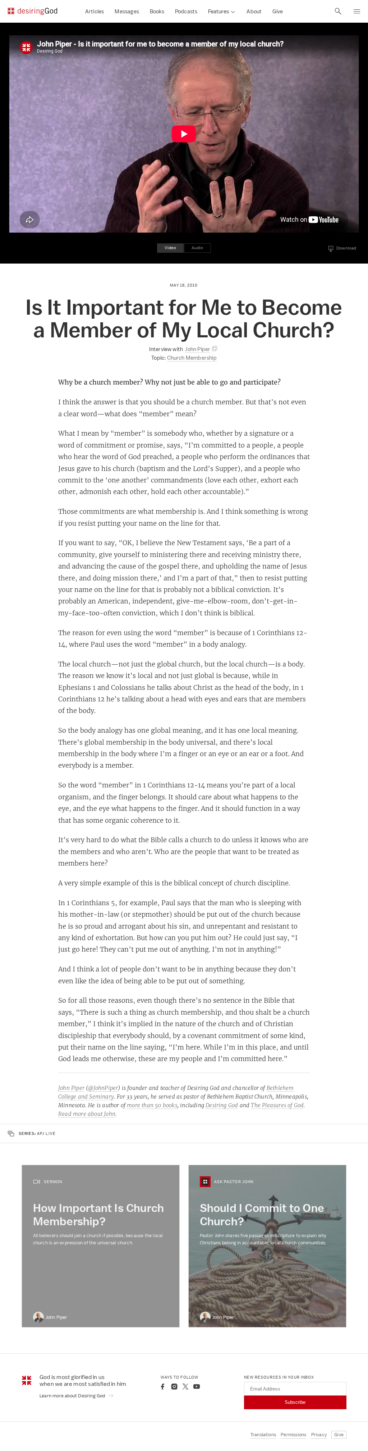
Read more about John (86, 1113)
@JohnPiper (103, 1087)
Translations (263, 1435)
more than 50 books (152, 1105)
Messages (127, 11)
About (254, 11)
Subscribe (295, 1402)
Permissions (293, 1435)
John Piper (71, 1087)
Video (170, 248)
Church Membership (192, 357)
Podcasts (186, 11)
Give (277, 11)
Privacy (319, 1435)
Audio (197, 248)
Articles (94, 11)
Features (218, 11)
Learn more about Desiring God (73, 1396)
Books (157, 11)
